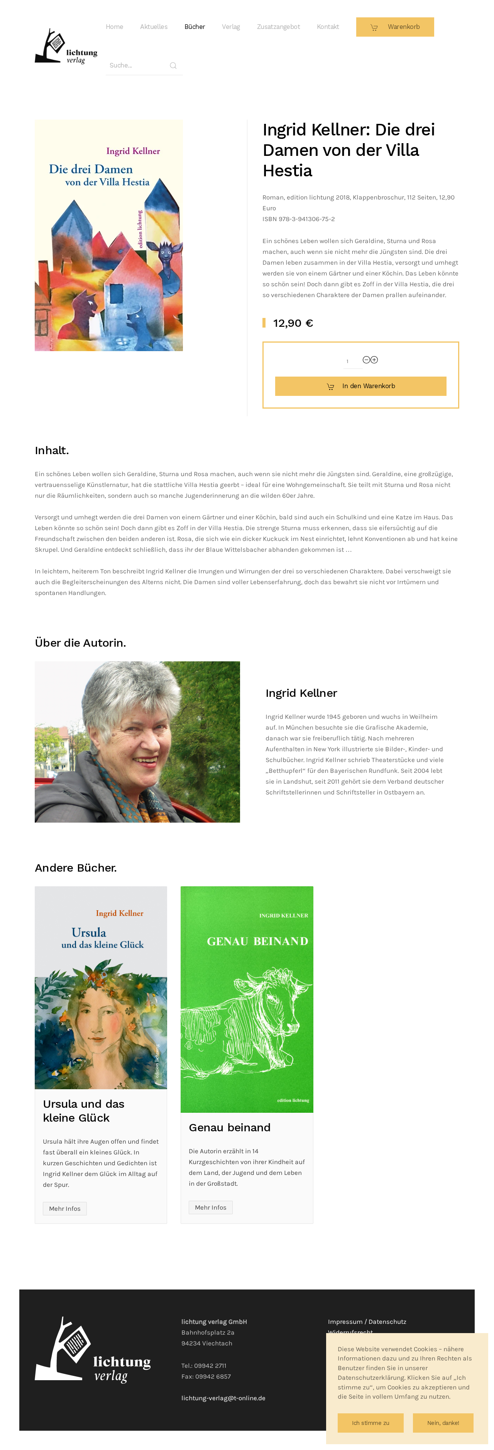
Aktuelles (153, 26)
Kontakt (328, 26)
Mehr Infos (65, 1208)
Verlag (231, 26)
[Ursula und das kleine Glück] (101, 988)
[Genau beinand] (247, 999)
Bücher (194, 26)
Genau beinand (230, 1127)
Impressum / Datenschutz (367, 1321)
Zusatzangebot (278, 26)
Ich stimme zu (370, 1423)
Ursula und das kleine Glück (84, 1110)
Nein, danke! (443, 1423)
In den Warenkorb (368, 386)
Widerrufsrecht (350, 1332)
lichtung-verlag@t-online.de (223, 1398)
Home (115, 26)
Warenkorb (403, 26)
